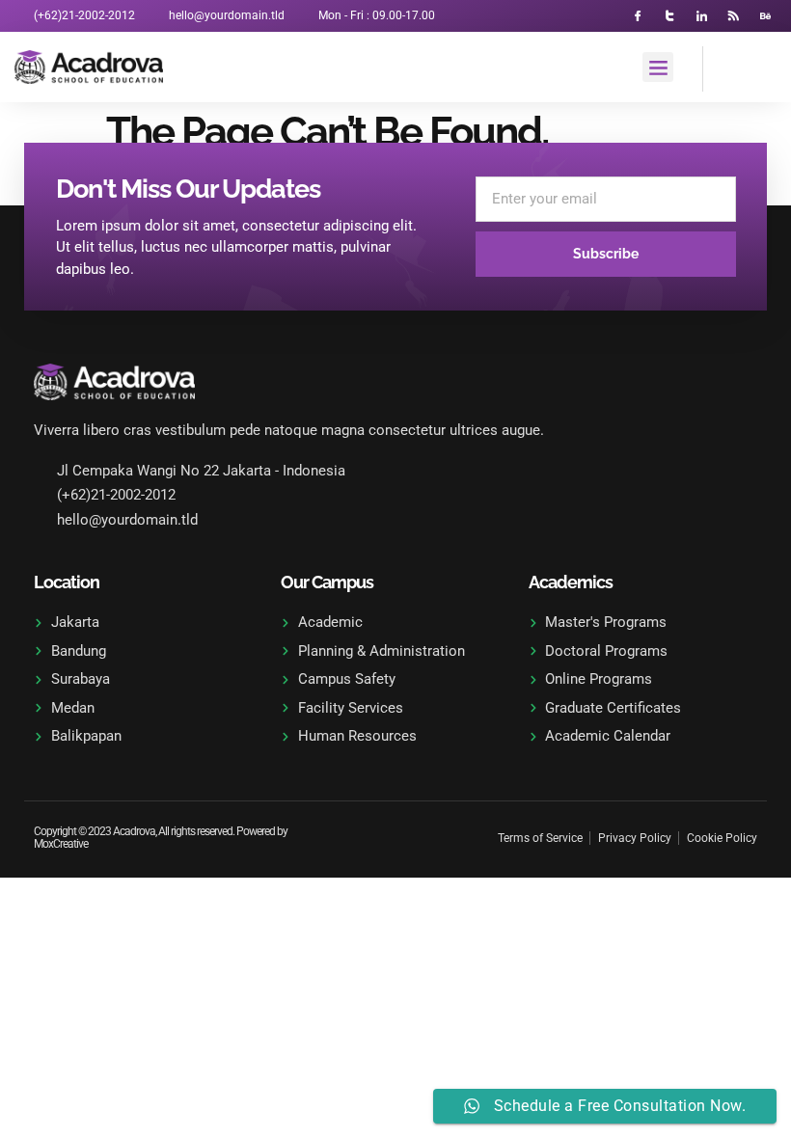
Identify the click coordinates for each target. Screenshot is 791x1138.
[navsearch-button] (727, 65)
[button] (657, 67)
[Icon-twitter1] (670, 16)
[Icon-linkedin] (702, 16)
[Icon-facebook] (638, 16)
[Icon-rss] (734, 16)
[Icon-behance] (765, 16)
